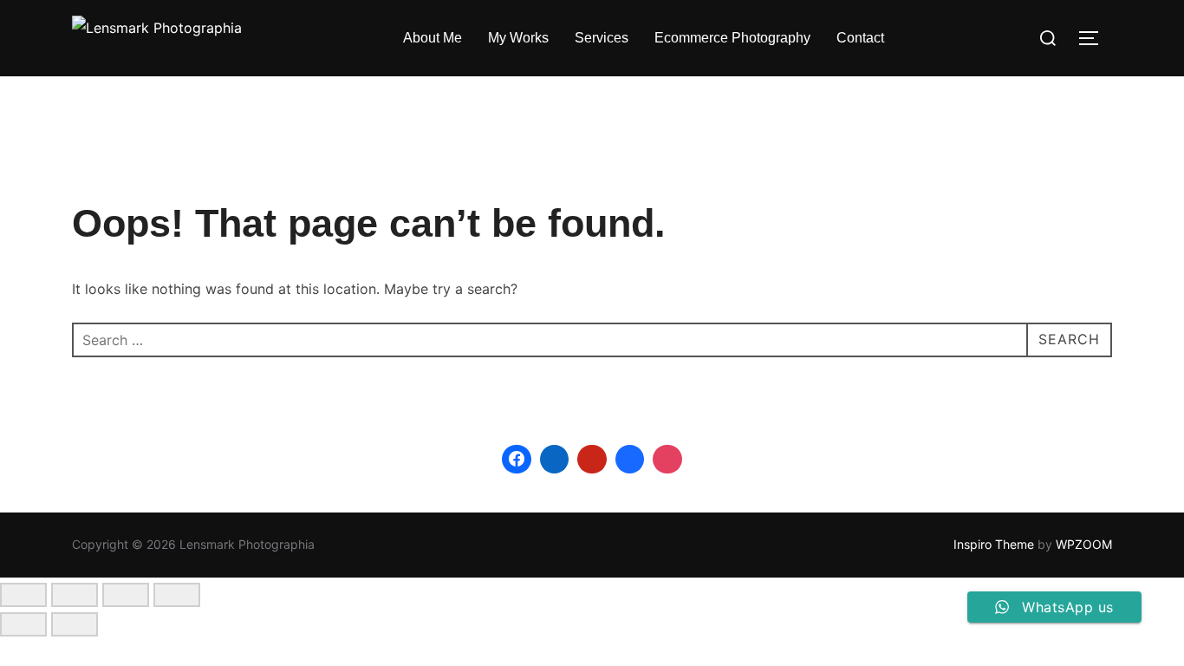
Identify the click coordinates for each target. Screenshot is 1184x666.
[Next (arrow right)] (74, 624)
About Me (432, 37)
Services (601, 37)
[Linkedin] (555, 460)
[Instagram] (667, 460)
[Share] (125, 595)
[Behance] (630, 460)
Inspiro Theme (993, 544)
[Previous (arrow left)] (23, 624)
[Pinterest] (592, 460)
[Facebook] (517, 460)
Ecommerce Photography (732, 37)
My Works (518, 37)
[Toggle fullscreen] (74, 595)
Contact (860, 37)
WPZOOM (1084, 544)
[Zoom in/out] (23, 595)
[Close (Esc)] (176, 595)
